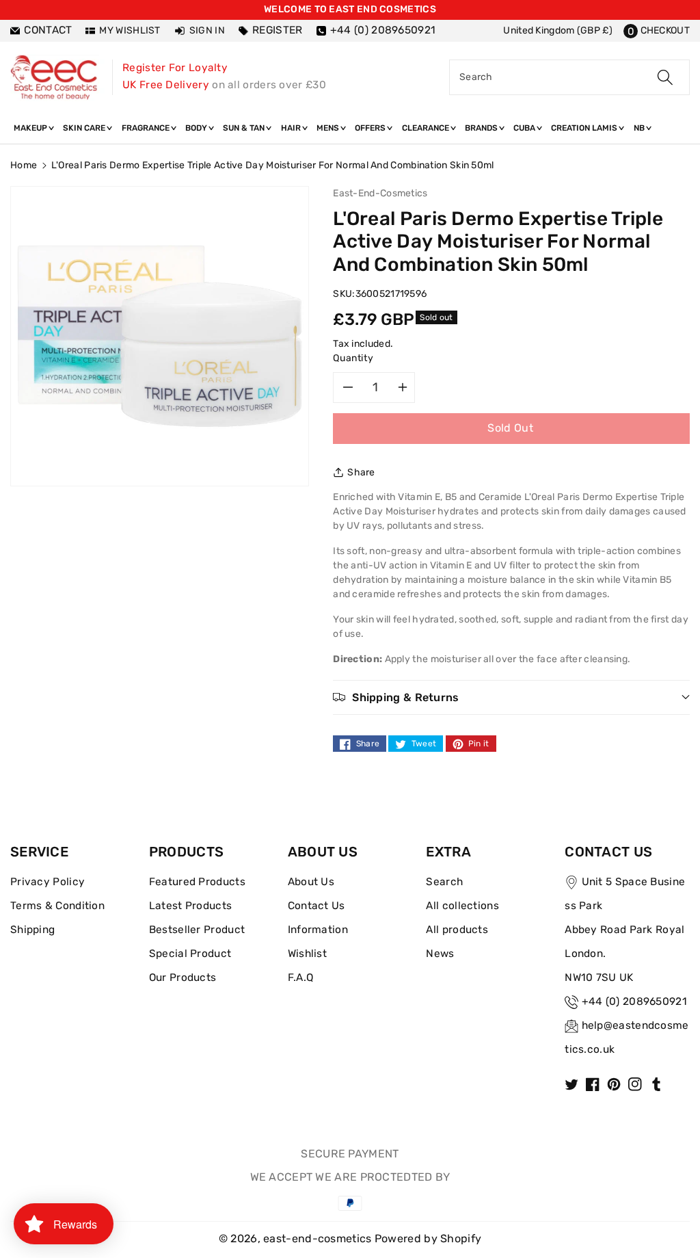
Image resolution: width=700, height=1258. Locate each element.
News (440, 953)
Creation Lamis (585, 128)
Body (197, 128)
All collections (462, 906)
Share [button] (361, 472)
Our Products (183, 977)
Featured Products (197, 882)
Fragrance (147, 128)
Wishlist (307, 953)
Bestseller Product (197, 929)
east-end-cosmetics (317, 1238)
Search (444, 882)
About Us (311, 882)
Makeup (31, 128)
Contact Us (316, 906)
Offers (371, 128)
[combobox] (569, 77)
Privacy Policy (47, 882)
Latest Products (190, 906)
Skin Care (85, 128)
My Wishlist (129, 30)
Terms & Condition (57, 906)
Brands (482, 128)
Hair (292, 128)
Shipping (32, 929)
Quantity (353, 358)
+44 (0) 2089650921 (634, 1001)
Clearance (426, 128)
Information (318, 929)
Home (23, 165)
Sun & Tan (245, 128)
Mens (329, 128)
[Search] (665, 77)
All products (457, 929)
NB (640, 128)
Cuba (525, 128)
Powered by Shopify (428, 1238)
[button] (656, 30)
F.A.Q (301, 977)
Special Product (190, 953)
